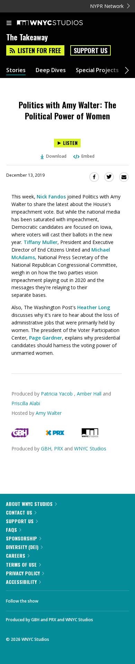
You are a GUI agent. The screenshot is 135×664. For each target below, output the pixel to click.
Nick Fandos (51, 196)
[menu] (9, 23)
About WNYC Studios (29, 503)
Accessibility (21, 581)
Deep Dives (51, 70)
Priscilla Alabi (25, 403)
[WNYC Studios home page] (58, 23)
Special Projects (97, 70)
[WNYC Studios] (90, 435)
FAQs (11, 529)
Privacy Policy (23, 573)
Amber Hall (89, 393)
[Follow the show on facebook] (50, 599)
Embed (87, 156)
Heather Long (93, 307)
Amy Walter (49, 413)
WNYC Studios (90, 448)
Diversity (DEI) (22, 546)
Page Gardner (45, 337)
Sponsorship (21, 538)
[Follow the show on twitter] (69, 599)
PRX (58, 448)
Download (56, 156)
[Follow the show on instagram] (88, 599)
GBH (46, 448)
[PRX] (55, 435)
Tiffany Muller (40, 242)
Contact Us (19, 512)
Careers (15, 555)
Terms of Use (21, 564)
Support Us (90, 50)
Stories (16, 70)
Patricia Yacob (57, 393)
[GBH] (19, 435)
